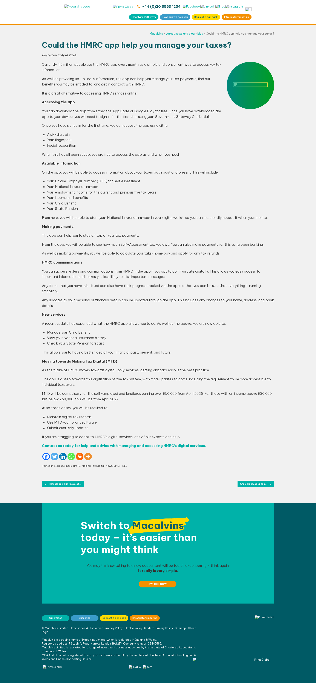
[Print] (79, 456)
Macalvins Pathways (144, 16)
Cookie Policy (133, 628)
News (109, 465)
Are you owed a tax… (256, 483)
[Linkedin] (63, 456)
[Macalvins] (77, 12)
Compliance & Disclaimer (86, 628)
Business (66, 465)
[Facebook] (46, 456)
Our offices (55, 617)
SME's (117, 465)
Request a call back (206, 16)
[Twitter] (54, 456)
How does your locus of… (62, 483)
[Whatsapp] (71, 456)
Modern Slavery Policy (158, 628)
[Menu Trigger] (248, 9)
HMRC (76, 465)
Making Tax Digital (93, 465)
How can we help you (175, 16)
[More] (88, 456)
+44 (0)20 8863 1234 (161, 6)
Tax (124, 465)
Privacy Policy (114, 628)
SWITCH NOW (158, 583)
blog (57, 465)
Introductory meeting (236, 16)
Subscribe (85, 617)
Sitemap (180, 628)
